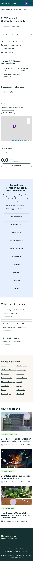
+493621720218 (9, 45)
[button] (26, 3)
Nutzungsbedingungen (11, 551)
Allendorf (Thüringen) (8, 382)
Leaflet (15, 140)
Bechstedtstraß (21, 378)
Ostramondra (20, 390)
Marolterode (20, 394)
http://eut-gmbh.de (10, 52)
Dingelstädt (5, 374)
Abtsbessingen (6, 394)
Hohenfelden (5, 386)
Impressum (26, 551)
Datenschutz (15, 549)
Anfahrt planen (8, 112)
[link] (16, 313)
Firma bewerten (16, 165)
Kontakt (8, 549)
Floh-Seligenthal (21, 366)
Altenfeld (19, 382)
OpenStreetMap (22, 140)
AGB (20, 551)
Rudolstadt (20, 374)
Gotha (10, 9)
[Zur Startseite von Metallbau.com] (8, 3)
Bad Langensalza (6, 378)
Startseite (4, 9)
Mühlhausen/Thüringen (8, 370)
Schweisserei (7, 93)
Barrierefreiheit (24, 549)
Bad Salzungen (21, 370)
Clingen (18, 386)
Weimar (3, 366)
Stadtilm (3, 390)
